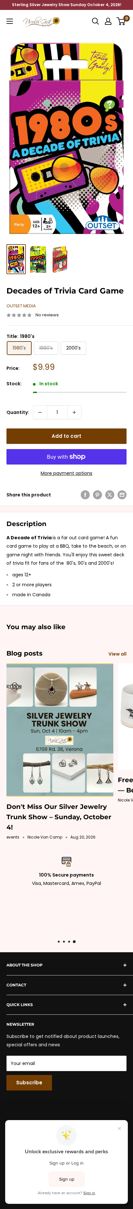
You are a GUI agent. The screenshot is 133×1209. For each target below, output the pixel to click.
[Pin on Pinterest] (97, 494)
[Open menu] (9, 21)
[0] (121, 21)
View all (117, 654)
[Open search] (95, 21)
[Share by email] (122, 494)
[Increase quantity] (74, 412)
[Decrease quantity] (40, 412)
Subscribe (29, 1082)
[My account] (108, 21)
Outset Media (21, 306)
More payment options (66, 473)
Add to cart (66, 436)
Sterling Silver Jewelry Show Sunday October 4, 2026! (66, 4)
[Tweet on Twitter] (109, 494)
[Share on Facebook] (85, 494)
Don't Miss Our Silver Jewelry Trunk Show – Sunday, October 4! (58, 817)
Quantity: (17, 412)
